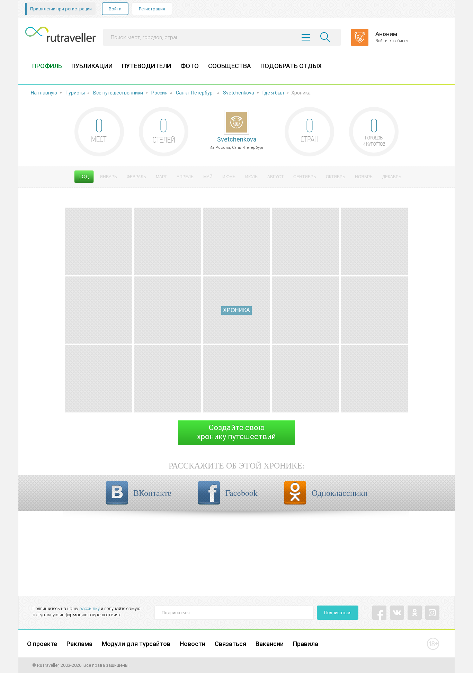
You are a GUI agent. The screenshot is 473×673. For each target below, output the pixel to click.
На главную (44, 93)
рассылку (89, 608)
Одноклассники (340, 492)
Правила (305, 643)
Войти (115, 8)
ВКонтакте (152, 492)
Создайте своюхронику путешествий (236, 432)
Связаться (230, 643)
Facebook (241, 492)
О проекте (42, 643)
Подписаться (337, 612)
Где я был (273, 93)
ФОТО (189, 66)
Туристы (75, 93)
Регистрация (152, 8)
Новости (192, 643)
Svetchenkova (238, 93)
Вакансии (270, 643)
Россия (159, 93)
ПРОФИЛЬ (47, 66)
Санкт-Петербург (195, 93)
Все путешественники (118, 93)
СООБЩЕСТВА (229, 66)
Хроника (236, 310)
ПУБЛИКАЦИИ (92, 66)
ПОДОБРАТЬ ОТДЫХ (291, 66)
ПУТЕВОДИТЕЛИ (146, 66)
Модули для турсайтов (136, 643)
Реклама (79, 643)
